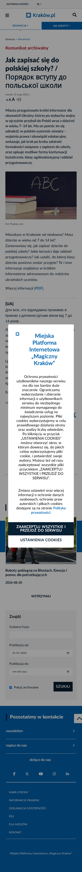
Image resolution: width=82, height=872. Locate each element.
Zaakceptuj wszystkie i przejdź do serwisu (41, 528)
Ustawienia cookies (41, 540)
